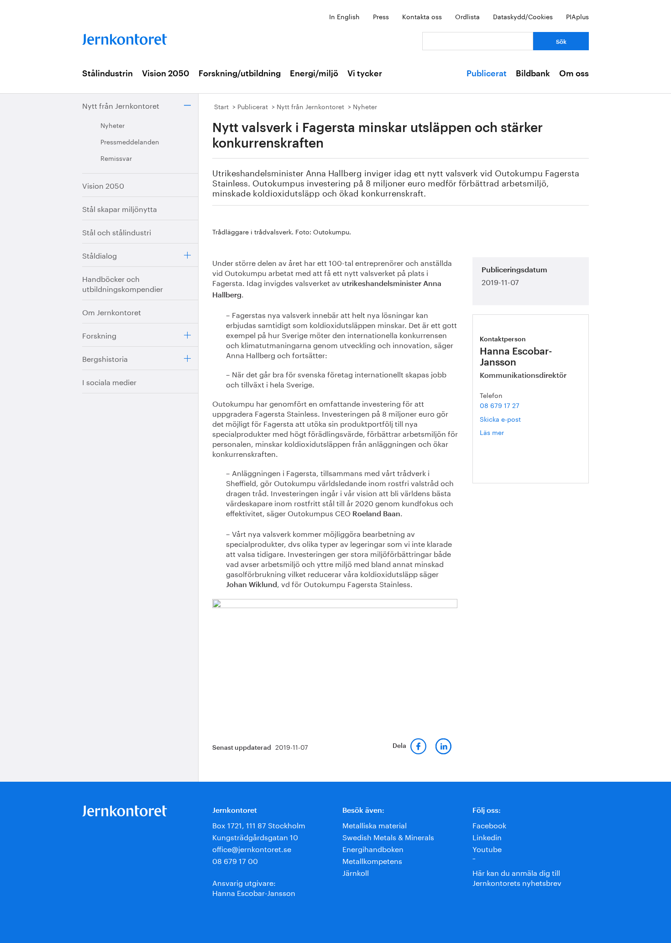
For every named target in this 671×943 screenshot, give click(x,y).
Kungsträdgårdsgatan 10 (255, 836)
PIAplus (577, 16)
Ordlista (467, 16)
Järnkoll (355, 872)
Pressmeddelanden (129, 141)
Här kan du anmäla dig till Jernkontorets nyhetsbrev (516, 877)
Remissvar (116, 158)
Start (221, 106)
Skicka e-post (500, 418)
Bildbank (533, 73)
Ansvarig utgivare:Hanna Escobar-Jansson (253, 887)
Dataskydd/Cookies (523, 16)
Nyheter (112, 125)
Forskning (99, 334)
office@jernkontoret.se (251, 848)
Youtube (487, 848)
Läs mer (505, 432)
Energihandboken (373, 848)
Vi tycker (364, 73)
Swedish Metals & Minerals (388, 836)
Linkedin (487, 836)
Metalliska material (374, 824)
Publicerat (487, 73)
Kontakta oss (422, 16)
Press (381, 16)
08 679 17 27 (499, 405)
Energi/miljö (314, 73)
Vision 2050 (165, 73)
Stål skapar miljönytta (119, 208)
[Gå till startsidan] (124, 37)
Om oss (574, 73)
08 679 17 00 (235, 860)
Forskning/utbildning (240, 73)
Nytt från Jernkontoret (120, 105)
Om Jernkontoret (111, 311)
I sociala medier (109, 381)
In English (344, 16)
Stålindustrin (107, 73)
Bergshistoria (105, 358)
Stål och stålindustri (116, 231)
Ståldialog (99, 254)
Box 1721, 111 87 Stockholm (258, 824)
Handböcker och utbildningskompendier (122, 283)
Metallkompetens (372, 860)
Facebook (489, 824)
